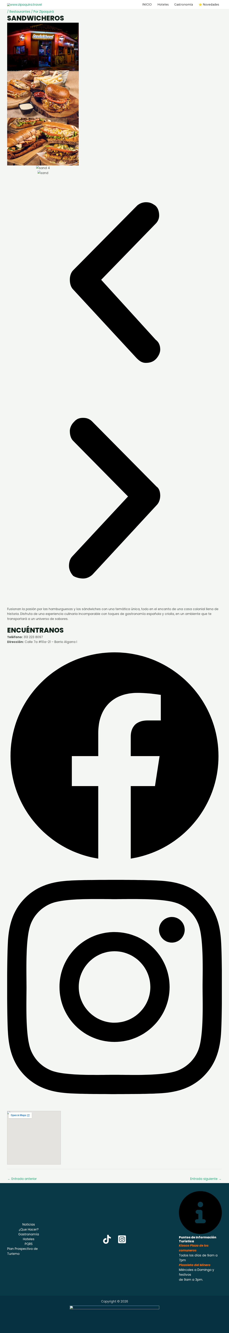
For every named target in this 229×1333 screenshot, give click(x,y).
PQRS (29, 1244)
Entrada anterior (22, 1179)
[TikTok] (107, 1239)
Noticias (28, 1224)
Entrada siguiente (205, 1179)
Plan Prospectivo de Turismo (22, 1251)
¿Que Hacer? (28, 1229)
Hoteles (163, 4)
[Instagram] (122, 1239)
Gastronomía (183, 4)
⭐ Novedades (209, 4)
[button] (133, 4)
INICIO (147, 4)
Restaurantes (19, 11)
